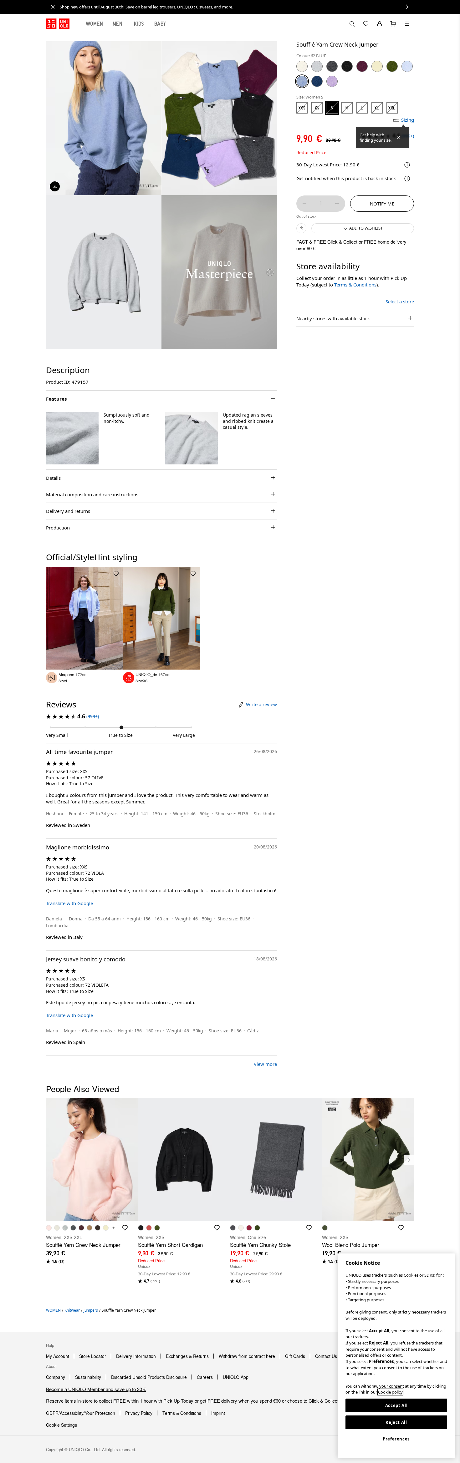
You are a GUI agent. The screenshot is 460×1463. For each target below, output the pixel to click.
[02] (317, 66)
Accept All (396, 1405)
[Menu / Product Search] (407, 24)
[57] (392, 66)
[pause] (270, 272)
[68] (317, 81)
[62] (302, 81)
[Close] (398, 137)
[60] (407, 66)
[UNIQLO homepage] (57, 24)
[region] (396, 1355)
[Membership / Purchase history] (379, 24)
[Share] (301, 228)
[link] (237, 7)
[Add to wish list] (116, 574)
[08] (332, 66)
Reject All (396, 1422)
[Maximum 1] (337, 203)
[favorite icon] (125, 1228)
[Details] (407, 178)
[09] (347, 66)
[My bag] (393, 24)
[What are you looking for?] (352, 24)
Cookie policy (390, 1392)
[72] (332, 81)
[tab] (94, 24)
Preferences (396, 1439)
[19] (362, 66)
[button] (72, 438)
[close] (53, 7)
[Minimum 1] (304, 203)
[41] (377, 66)
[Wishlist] (366, 24)
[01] (302, 66)
